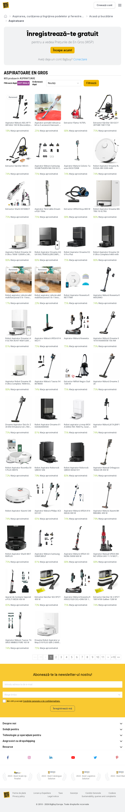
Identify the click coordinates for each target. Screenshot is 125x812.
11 (102, 657)
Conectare (80, 59)
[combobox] (48, 83)
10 (97, 657)
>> (118, 657)
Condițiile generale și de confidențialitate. (41, 701)
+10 (113, 657)
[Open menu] (120, 5)
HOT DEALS (23, 83)
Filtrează (91, 83)
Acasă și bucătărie (101, 16)
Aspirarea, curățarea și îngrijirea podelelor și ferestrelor (48, 16)
